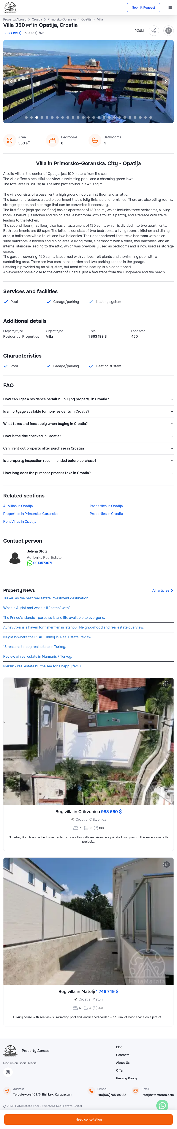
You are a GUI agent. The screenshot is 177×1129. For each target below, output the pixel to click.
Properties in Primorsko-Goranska (30, 513)
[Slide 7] (57, 117)
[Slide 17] (109, 117)
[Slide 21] (130, 117)
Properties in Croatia (106, 513)
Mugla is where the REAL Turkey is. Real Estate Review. (47, 637)
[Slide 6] (52, 117)
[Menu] (170, 7)
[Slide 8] (62, 117)
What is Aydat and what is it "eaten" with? (36, 608)
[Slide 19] (119, 117)
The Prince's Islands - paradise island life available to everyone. (54, 617)
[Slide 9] (67, 117)
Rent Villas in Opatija (19, 521)
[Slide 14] (93, 117)
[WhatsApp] (162, 1106)
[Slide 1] (26, 117)
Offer (119, 1070)
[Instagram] (8, 1072)
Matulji (97, 999)
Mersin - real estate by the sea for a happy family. (43, 666)
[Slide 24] (145, 117)
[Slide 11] (78, 117)
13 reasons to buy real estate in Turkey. (34, 646)
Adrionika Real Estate (44, 557)
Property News (19, 590)
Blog (119, 1047)
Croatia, (82, 819)
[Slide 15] (99, 117)
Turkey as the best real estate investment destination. (46, 598)
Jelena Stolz (37, 551)
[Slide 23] (140, 117)
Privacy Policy (126, 1078)
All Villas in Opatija (18, 506)
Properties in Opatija (106, 506)
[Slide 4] (42, 117)
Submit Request (143, 8)
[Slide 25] (150, 117)
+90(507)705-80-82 (111, 1095)
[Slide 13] (88, 117)
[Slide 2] (31, 117)
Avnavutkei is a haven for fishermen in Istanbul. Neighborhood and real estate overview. (73, 627)
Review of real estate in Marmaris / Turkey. (37, 656)
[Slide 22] (135, 117)
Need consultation (89, 1119)
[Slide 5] (47, 117)
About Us (123, 1063)
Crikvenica (97, 819)
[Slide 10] (73, 117)
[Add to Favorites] (168, 30)
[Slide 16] (104, 117)
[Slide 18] (114, 117)
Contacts (122, 1055)
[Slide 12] (83, 117)
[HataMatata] (10, 1051)
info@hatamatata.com (158, 1095)
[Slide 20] (124, 117)
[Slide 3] (36, 117)
